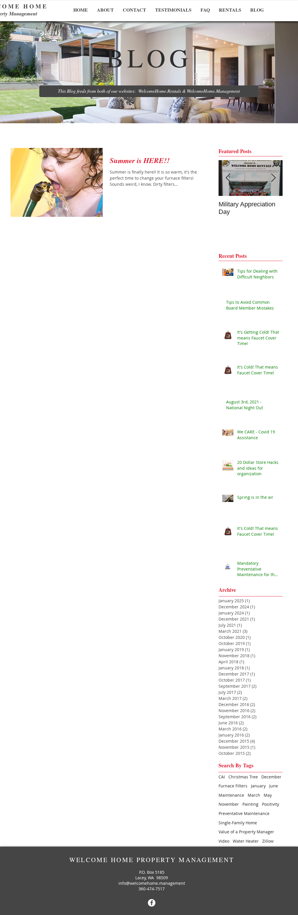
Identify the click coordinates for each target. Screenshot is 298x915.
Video (224, 841)
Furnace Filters (233, 786)
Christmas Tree (243, 777)
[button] (148, 91)
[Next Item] (273, 178)
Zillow (268, 841)
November (229, 804)
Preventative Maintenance (244, 813)
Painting (250, 804)
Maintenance (231, 795)
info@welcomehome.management (151, 883)
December (271, 777)
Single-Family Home (238, 822)
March (254, 795)
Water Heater (246, 841)
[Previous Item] (227, 178)
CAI (222, 777)
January (258, 786)
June (273, 786)
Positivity (270, 804)
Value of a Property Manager (246, 831)
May (268, 795)
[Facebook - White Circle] (151, 903)
